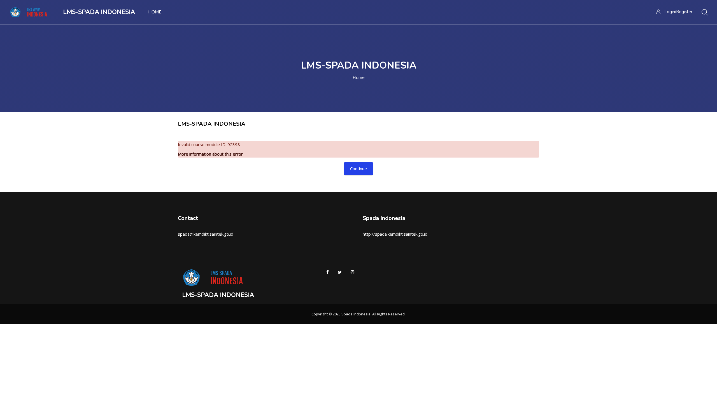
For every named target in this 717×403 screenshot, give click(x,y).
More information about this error (210, 154)
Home (359, 77)
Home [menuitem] (155, 12)
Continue (358, 168)
